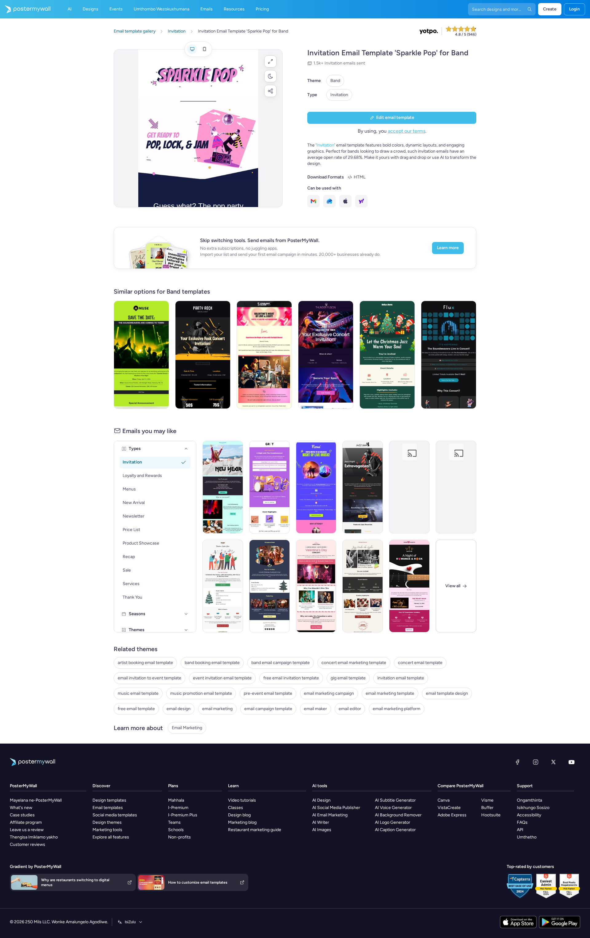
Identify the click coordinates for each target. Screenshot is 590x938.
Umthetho (527, 837)
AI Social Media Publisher (336, 807)
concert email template (420, 662)
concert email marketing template (353, 662)
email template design (447, 693)
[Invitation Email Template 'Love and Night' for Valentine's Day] (264, 355)
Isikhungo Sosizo (533, 807)
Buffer (487, 807)
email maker (315, 708)
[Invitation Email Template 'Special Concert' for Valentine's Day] (316, 586)
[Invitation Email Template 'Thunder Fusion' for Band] (325, 355)
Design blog (239, 815)
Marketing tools (107, 829)
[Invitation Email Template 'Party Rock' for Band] (202, 355)
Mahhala (176, 800)
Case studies (22, 815)
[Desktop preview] (192, 49)
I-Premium (178, 807)
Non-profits (179, 837)
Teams (174, 822)
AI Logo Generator (392, 822)
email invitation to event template (149, 678)
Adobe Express (452, 815)
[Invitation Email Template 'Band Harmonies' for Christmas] (223, 586)
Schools (176, 829)
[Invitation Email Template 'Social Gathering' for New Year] (456, 487)
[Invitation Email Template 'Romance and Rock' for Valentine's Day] (409, 586)
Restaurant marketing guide (254, 829)
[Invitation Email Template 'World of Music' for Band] (269, 487)
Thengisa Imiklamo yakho (34, 837)
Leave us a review (27, 829)
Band (335, 80)
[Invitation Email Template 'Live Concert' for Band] (448, 355)
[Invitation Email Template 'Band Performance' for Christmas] (269, 586)
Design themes (107, 822)
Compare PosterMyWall (460, 785)
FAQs (522, 822)
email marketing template (390, 693)
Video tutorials (242, 800)
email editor (350, 708)
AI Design (321, 800)
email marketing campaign (329, 693)
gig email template (348, 678)
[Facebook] (517, 762)
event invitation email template (222, 678)
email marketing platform (396, 708)
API (520, 829)
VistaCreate (449, 807)
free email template (136, 708)
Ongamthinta (529, 800)
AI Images (321, 829)
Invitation (339, 94)
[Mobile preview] (204, 49)
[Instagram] (535, 762)
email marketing (217, 708)
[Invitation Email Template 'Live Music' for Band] (316, 487)
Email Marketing (187, 727)
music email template (138, 693)
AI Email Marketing (330, 815)
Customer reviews (27, 844)
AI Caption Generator (395, 829)
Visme (487, 800)
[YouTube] (571, 762)
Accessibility (529, 815)
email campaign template (268, 708)
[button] (270, 61)
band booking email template (212, 662)
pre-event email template (268, 693)
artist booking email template (145, 662)
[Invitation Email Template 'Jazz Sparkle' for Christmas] (362, 586)
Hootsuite (491, 815)
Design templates (109, 800)
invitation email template (400, 678)
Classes (235, 807)
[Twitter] (553, 762)
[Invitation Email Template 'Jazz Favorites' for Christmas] (387, 355)
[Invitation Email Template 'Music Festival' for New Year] (409, 487)
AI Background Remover (398, 815)
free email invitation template (291, 678)
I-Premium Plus (182, 815)
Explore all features (110, 837)
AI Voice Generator (393, 807)
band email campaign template (280, 662)
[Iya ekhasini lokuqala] (25, 9)
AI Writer (320, 822)
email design (179, 708)
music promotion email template (201, 693)
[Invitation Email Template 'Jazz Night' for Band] (362, 487)
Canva (444, 800)
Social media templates (114, 815)
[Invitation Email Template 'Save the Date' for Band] (141, 355)
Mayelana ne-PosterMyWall (36, 800)
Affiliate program (26, 822)
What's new (21, 807)
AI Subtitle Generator (395, 800)
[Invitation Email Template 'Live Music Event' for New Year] (223, 487)
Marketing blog (242, 822)
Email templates (107, 807)
